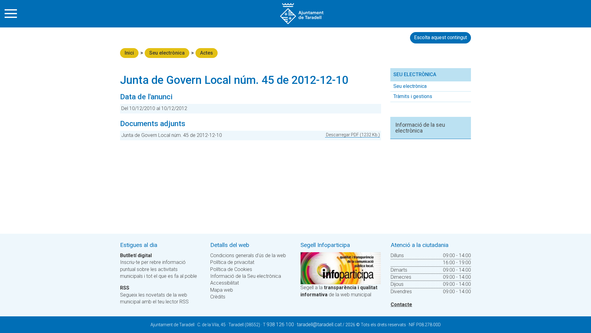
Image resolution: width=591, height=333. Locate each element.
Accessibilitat (224, 283)
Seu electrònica (167, 53)
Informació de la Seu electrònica (245, 276)
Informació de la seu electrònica (420, 128)
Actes (206, 53)
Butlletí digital (136, 255)
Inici (129, 53)
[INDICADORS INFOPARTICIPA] (340, 268)
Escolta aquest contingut (440, 37)
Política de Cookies (231, 269)
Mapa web (221, 290)
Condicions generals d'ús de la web (248, 255)
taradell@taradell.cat (319, 324)
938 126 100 (280, 324)
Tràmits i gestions (412, 96)
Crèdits (217, 297)
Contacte (401, 304)
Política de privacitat (232, 262)
